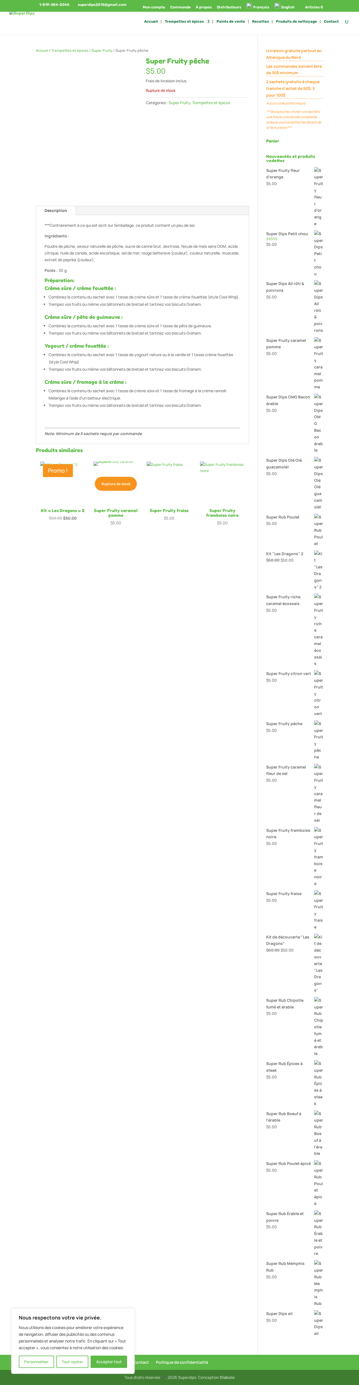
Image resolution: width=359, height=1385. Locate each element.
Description (56, 210)
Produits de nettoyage (296, 22)
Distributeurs (229, 7)
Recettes (260, 22)
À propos (204, 7)
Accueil (151, 22)
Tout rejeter (72, 1361)
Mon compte (154, 7)
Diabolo (227, 1377)
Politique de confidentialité (182, 1362)
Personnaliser (36, 1361)
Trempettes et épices (184, 22)
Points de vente (231, 22)
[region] (73, 1341)
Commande (180, 7)
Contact (331, 22)
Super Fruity (101, 50)
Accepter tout (109, 1361)
